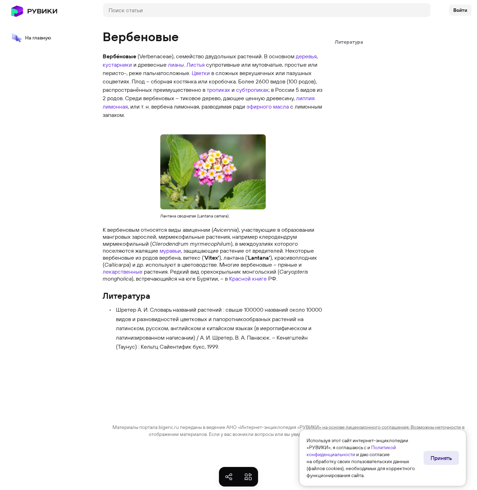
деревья (306, 56)
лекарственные (122, 271)
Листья (195, 64)
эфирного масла (268, 106)
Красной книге (248, 278)
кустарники (117, 64)
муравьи (170, 250)
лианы (176, 64)
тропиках (218, 89)
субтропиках (252, 89)
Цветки (201, 72)
